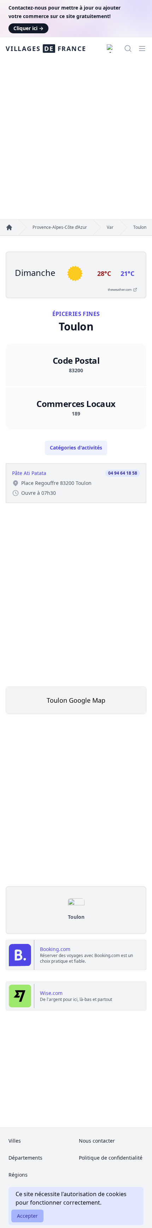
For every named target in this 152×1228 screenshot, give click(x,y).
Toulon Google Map (76, 700)
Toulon (139, 227)
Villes (14, 1140)
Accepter (27, 1215)
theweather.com (119, 289)
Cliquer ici (28, 28)
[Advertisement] (76, 139)
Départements (25, 1157)
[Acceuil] (9, 227)
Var (110, 227)
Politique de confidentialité (110, 1157)
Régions (18, 1174)
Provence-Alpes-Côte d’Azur (60, 227)
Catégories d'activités (76, 447)
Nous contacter (97, 1140)
